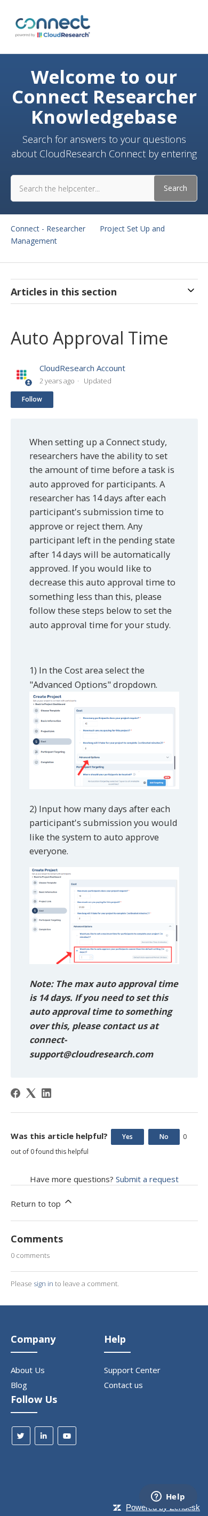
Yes (127, 1136)
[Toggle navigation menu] (192, 27)
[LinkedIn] (46, 1093)
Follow (32, 399)
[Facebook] (15, 1093)
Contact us (123, 1384)
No (164, 1136)
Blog (19, 1384)
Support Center (132, 1370)
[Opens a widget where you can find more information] (168, 1497)
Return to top (37, 1203)
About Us (28, 1370)
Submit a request (147, 1179)
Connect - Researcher (48, 228)
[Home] (52, 36)
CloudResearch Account (82, 368)
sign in (43, 1283)
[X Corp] (31, 1093)
